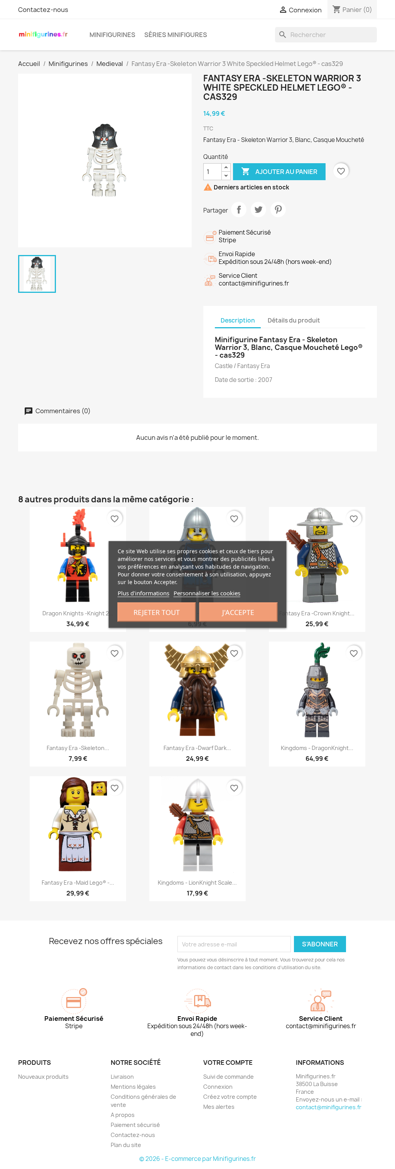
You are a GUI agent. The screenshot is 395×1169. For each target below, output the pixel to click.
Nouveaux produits (43, 1076)
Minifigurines (112, 34)
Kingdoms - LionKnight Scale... (197, 882)
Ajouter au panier (279, 171)
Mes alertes (219, 1106)
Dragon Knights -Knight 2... (77, 613)
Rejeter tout (156, 612)
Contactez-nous (43, 9)
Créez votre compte (230, 1096)
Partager (238, 209)
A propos (123, 1114)
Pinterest (278, 209)
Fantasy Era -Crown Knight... (316, 613)
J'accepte (238, 612)
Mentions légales (133, 1086)
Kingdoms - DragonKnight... (317, 748)
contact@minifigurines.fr (328, 1107)
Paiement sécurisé (135, 1124)
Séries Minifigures (175, 34)
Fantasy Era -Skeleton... (78, 748)
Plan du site (126, 1145)
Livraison (122, 1076)
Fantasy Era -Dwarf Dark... (197, 748)
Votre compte (228, 1062)
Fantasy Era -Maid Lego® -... (78, 882)
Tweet (258, 209)
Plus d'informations (143, 593)
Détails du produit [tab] (294, 320)
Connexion (218, 1086)
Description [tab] (238, 320)
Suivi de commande (228, 1076)
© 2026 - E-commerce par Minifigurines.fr (197, 1159)
